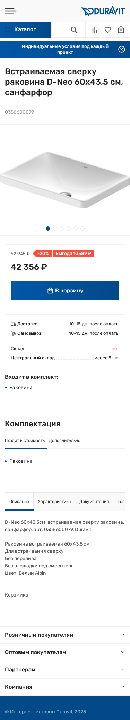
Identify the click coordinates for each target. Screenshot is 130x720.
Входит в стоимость (25, 440)
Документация (94, 501)
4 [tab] (69, 228)
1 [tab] (48, 228)
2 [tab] (55, 228)
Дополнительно (64, 440)
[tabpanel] (65, 180)
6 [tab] (82, 228)
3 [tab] (62, 228)
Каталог (24, 29)
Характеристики (54, 501)
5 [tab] (75, 228)
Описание (19, 501)
